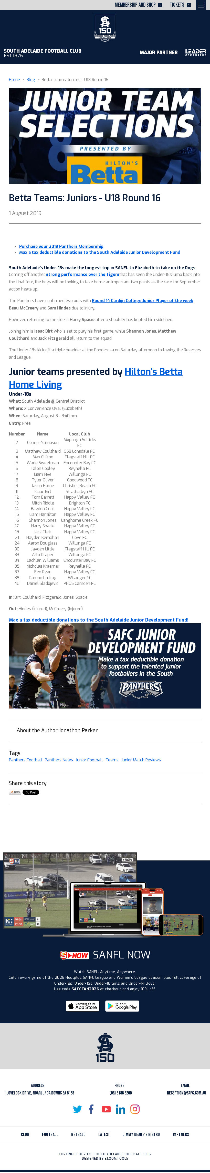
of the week (180, 300)
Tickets (177, 5)
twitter (77, 1109)
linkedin (120, 1109)
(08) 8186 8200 (121, 1093)
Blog (31, 79)
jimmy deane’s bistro (141, 1134)
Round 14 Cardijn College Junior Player (130, 300)
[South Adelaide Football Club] (105, 28)
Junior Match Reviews (141, 760)
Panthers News (59, 760)
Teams (112, 760)
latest (104, 1134)
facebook (92, 1109)
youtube (106, 1109)
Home (14, 79)
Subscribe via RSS (15, 792)
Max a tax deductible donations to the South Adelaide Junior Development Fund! (98, 620)
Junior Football (89, 760)
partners (181, 1134)
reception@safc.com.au (186, 1093)
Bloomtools (116, 1159)
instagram (135, 1109)
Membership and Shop (135, 5)
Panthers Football (25, 760)
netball (78, 1134)
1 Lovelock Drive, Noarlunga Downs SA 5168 (39, 1093)
